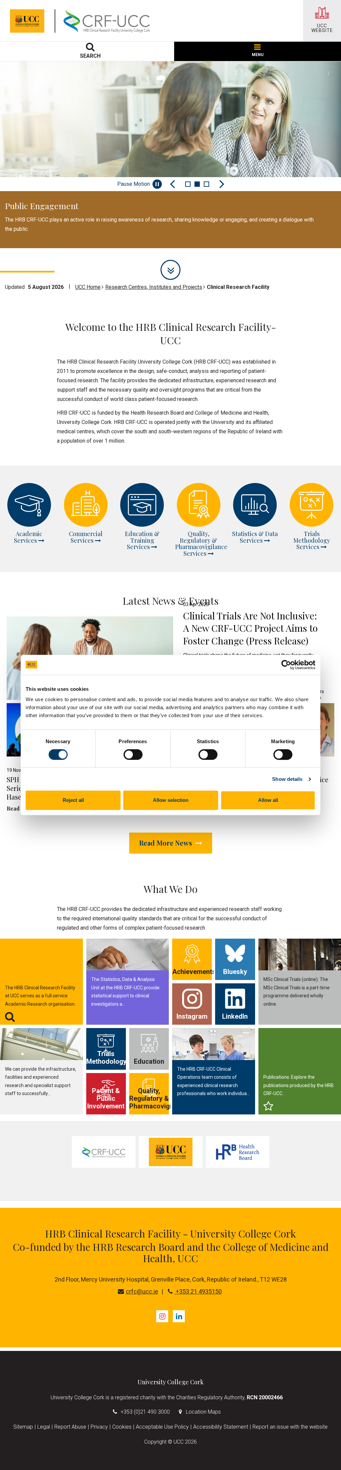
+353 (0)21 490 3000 (145, 1412)
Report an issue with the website (290, 1427)
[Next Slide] (221, 184)
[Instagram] (162, 1316)
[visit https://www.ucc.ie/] (170, 1152)
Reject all (73, 800)
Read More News (166, 842)
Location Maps (203, 1412)
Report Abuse (70, 1427)
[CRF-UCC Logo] (108, 21)
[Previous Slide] (172, 184)
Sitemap (23, 1427)
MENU (257, 54)
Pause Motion (133, 184)
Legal (43, 1427)
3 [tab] (206, 184)
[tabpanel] (170, 154)
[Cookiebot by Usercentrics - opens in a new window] (286, 665)
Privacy (99, 1427)
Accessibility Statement (220, 1427)
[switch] (133, 754)
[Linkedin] (179, 1316)
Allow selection (170, 800)
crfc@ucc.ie (142, 1291)
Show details (287, 779)
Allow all (268, 800)
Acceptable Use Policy (162, 1427)
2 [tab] (197, 184)
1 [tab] (188, 184)
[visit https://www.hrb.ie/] (237, 1152)
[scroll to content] (170, 270)
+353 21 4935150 (198, 1291)
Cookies (122, 1427)
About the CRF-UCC (47, 251)
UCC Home (88, 287)
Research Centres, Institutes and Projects (153, 287)
